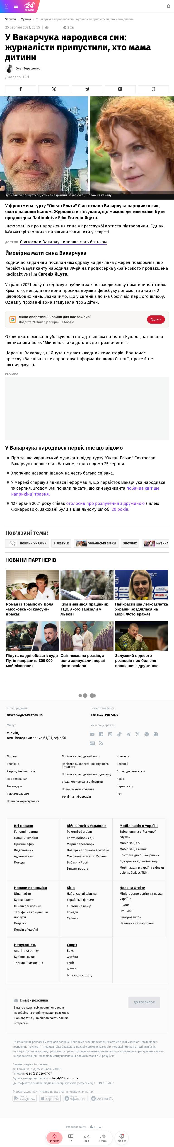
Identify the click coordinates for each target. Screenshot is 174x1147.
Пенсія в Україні (26, 930)
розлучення (106, 503)
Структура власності (131, 771)
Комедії (72, 912)
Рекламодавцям (18, 793)
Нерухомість (25, 945)
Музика (26, 19)
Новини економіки (30, 888)
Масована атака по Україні (87, 856)
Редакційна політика (21, 771)
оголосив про (80, 503)
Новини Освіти (132, 888)
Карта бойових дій (80, 838)
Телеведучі (14, 786)
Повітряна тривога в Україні (88, 850)
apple (50, 1098)
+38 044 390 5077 (104, 715)
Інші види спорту (79, 975)
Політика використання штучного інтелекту (85, 765)
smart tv (75, 1098)
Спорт (72, 945)
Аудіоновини (23, 856)
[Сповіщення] (168, 6)
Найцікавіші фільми (82, 894)
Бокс (70, 951)
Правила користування (23, 801)
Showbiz (11, 19)
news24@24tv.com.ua (25, 715)
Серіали (73, 918)
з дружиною (132, 503)
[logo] (29, 6)
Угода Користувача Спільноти (82, 781)
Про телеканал (17, 778)
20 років (120, 509)
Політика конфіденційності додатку (86, 774)
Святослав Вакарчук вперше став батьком (63, 241)
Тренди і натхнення (28, 963)
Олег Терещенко (28, 68)
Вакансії (122, 764)
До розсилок (144, 1002)
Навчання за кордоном (137, 923)
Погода (19, 863)
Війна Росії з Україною (86, 826)
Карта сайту (125, 786)
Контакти (123, 756)
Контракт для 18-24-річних (139, 855)
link (92, 734)
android (24, 1098)
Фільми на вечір (79, 906)
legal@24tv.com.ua (65, 1078)
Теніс (71, 963)
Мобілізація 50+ (131, 843)
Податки (20, 923)
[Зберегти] (153, 89)
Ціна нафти (22, 894)
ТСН (26, 77)
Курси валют (23, 900)
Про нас (12, 756)
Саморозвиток (130, 917)
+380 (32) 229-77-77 (38, 1073)
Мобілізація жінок (133, 849)
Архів (120, 778)
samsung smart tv (102, 1098)
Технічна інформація (76, 796)
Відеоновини (24, 850)
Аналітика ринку (26, 951)
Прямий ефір (24, 844)
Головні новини (26, 832)
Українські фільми (80, 900)
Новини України (26, 838)
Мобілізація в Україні (139, 826)
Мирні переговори (80, 844)
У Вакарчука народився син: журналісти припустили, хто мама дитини (85, 19)
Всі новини (23, 826)
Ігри (119, 793)
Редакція (13, 764)
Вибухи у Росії (77, 863)
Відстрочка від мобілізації (139, 861)
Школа (125, 905)
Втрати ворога (77, 869)
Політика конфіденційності (81, 756)
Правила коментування (78, 789)
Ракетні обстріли (79, 832)
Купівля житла (25, 957)
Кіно (71, 888)
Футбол (72, 957)
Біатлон (72, 969)
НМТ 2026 (126, 911)
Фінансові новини (27, 906)
